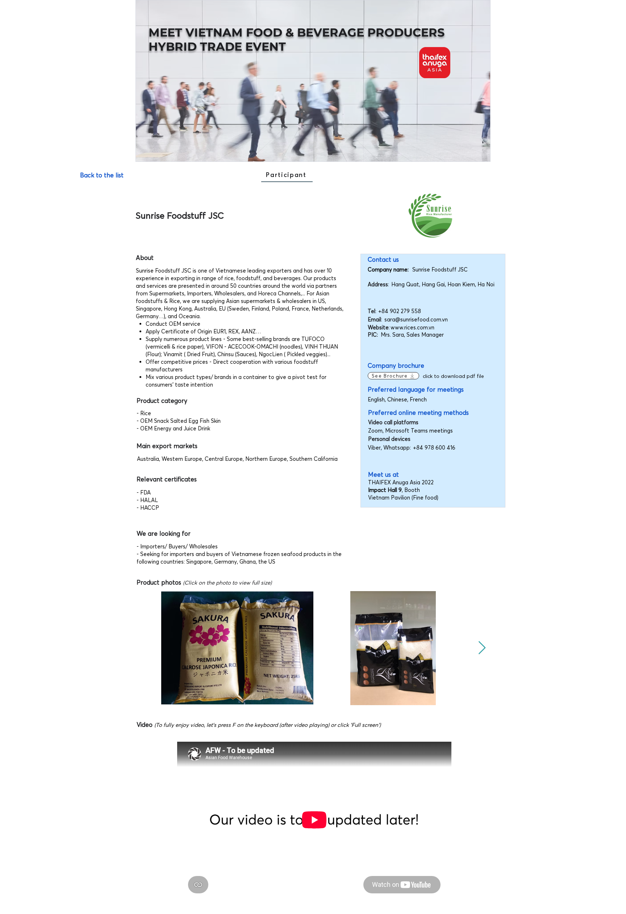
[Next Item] (482, 648)
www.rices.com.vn (412, 327)
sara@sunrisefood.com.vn (416, 319)
